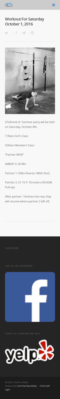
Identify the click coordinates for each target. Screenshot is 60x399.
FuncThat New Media (27, 386)
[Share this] (16, 33)
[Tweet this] (24, 33)
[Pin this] (31, 33)
